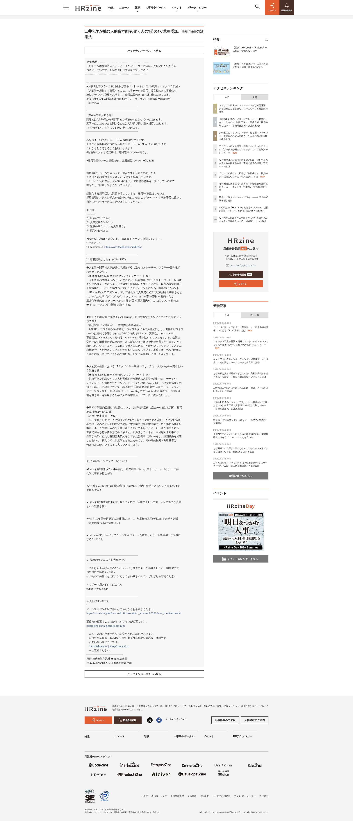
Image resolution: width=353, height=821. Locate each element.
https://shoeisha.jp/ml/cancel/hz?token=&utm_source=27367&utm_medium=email (133, 613)
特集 (111, 7)
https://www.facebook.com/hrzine (123, 246)
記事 (137, 7)
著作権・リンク (159, 795)
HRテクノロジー (197, 7)
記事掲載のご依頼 (225, 720)
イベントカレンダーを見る (242, 559)
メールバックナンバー (243, 265)
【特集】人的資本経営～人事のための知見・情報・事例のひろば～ (250, 65)
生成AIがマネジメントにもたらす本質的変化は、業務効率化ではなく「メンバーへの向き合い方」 (240, 435)
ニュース (124, 7)
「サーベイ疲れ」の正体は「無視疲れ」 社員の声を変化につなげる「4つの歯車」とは (243, 175)
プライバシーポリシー (245, 795)
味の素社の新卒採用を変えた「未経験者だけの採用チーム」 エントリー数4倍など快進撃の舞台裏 (243, 187)
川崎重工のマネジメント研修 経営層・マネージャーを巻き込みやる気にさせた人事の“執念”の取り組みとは (243, 136)
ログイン (242, 283)
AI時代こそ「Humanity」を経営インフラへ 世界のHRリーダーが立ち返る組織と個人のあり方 (243, 209)
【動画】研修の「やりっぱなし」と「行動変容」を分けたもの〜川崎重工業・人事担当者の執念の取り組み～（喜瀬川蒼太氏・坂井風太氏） (243, 122)
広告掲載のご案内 (254, 720)
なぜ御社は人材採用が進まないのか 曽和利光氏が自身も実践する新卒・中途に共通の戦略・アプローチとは (243, 163)
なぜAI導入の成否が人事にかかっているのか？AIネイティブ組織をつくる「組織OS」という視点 (243, 219)
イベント (177, 7)
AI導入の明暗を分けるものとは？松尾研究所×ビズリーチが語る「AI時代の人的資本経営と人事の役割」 (240, 464)
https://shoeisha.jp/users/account (105, 625)
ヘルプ (144, 795)
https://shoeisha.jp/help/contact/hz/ (109, 646)
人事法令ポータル (156, 7)
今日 (227, 97)
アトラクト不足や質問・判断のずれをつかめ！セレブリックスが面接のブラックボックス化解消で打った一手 (243, 149)
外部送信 (264, 795)
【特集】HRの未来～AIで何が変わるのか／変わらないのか (250, 49)
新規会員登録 (242, 274)
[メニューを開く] (66, 7)
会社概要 (204, 795)
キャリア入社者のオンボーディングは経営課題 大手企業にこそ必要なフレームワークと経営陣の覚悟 (243, 108)
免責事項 (192, 795)
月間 (254, 97)
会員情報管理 (177, 795)
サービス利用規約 (221, 795)
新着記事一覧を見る (240, 475)
